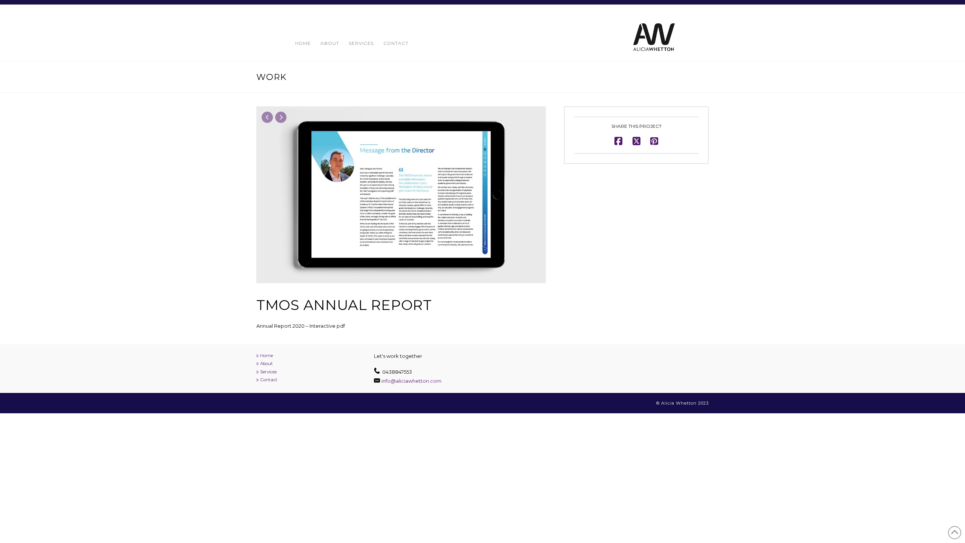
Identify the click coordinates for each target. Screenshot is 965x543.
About (266, 363)
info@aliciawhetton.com (411, 381)
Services (268, 371)
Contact (268, 379)
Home (266, 355)
